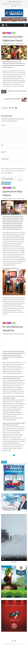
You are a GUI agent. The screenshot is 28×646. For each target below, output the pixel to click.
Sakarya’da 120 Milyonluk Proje (16, 91)
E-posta (3, 152)
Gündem (8, 32)
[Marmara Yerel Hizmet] (3, 25)
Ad (2, 145)
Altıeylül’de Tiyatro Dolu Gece (14, 4)
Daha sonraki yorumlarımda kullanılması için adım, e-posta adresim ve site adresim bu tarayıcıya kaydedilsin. (13, 171)
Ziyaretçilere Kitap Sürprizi (12, 99)
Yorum (3, 125)
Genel (4, 32)
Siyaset (13, 32)
